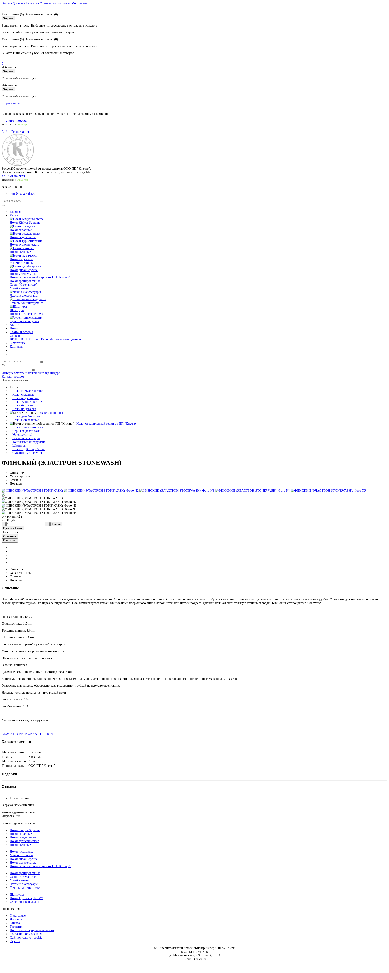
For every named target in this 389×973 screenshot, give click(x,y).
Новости (16, 328)
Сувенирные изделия (24, 321)
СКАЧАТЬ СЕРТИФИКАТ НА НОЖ (27, 734)
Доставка (19, 3)
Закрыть (8, 18)
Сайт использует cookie (26, 937)
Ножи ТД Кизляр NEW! (26, 313)
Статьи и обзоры (21, 332)
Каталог (15, 215)
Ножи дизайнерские (24, 270)
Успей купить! (20, 288)
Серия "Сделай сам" (24, 284)
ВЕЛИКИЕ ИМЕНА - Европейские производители (45, 339)
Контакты (16, 346)
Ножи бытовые (20, 251)
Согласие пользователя (26, 934)
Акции (14, 324)
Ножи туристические (24, 244)
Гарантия (32, 3)
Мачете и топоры (21, 262)
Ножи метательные (23, 273)
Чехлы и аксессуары (24, 295)
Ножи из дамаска (21, 259)
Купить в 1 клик (12, 528)
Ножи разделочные (23, 237)
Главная (15, 211)
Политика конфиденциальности (32, 930)
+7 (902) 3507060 (15, 120)
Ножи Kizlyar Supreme (25, 222)
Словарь (15, 335)
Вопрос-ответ (61, 3)
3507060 (19, 175)
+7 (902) (7, 175)
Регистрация (20, 131)
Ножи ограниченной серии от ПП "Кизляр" (40, 277)
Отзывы (45, 3)
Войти (6, 131)
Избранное (9, 540)
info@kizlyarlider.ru (22, 193)
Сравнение (9, 536)
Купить (56, 524)
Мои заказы (79, 3)
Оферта (15, 941)
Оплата (7, 3)
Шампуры (17, 310)
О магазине (18, 343)
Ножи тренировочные (25, 281)
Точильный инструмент (26, 303)
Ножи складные (21, 230)
